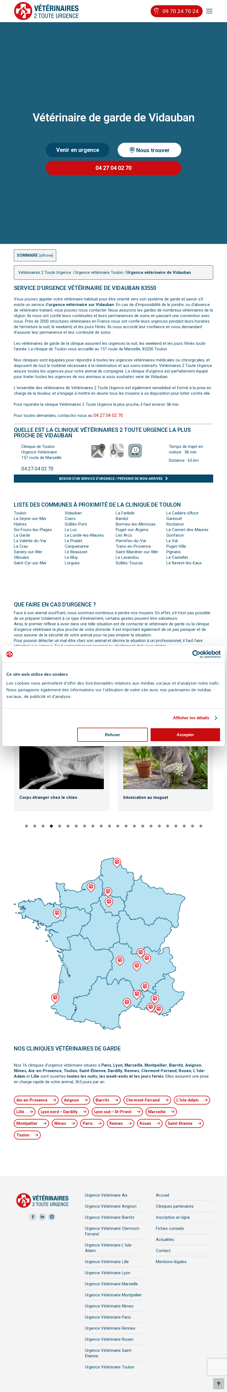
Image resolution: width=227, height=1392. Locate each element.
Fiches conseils (170, 1228)
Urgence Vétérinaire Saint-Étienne (109, 1353)
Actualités (165, 1239)
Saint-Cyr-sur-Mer (30, 562)
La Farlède (125, 513)
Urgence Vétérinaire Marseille (111, 1283)
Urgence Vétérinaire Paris (108, 1317)
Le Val (172, 540)
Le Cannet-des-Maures (187, 529)
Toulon (20, 513)
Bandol (122, 518)
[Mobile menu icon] (209, 11)
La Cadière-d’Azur (182, 513)
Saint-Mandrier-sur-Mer (137, 551)
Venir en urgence (77, 150)
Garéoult (174, 518)
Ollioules (21, 557)
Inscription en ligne (173, 1217)
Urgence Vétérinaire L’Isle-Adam (109, 1248)
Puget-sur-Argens (132, 529)
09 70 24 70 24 (180, 11)
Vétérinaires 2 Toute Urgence (44, 272)
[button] (9, 773)
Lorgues (72, 562)
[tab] (26, 826)
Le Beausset (76, 551)
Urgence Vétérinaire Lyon (107, 1272)
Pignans (173, 551)
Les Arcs (124, 535)
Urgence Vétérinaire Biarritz (110, 1217)
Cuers (70, 518)
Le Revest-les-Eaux (184, 562)
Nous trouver (152, 150)
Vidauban (73, 513)
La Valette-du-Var (30, 540)
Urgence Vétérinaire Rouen (109, 1339)
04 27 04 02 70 (113, 168)
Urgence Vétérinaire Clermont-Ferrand (112, 1231)
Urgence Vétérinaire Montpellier (113, 1294)
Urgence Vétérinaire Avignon (110, 1206)
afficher (46, 255)
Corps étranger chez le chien (48, 797)
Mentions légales (171, 1261)
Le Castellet (177, 557)
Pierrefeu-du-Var (131, 540)
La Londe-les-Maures (84, 535)
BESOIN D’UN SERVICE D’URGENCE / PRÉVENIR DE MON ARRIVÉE (110, 479)
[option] (62, 772)
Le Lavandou (127, 557)
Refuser (112, 734)
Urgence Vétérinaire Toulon (109, 1367)
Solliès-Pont (76, 524)
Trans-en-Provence (133, 546)
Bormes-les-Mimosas (136, 524)
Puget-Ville (176, 546)
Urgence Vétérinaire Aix (106, 1195)
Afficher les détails (191, 717)
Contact (163, 1250)
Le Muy (71, 557)
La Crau (21, 546)
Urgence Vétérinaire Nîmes (109, 1306)
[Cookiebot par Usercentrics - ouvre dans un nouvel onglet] (196, 654)
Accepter (185, 734)
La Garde (22, 535)
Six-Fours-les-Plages (33, 529)
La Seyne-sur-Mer (30, 518)
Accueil (162, 1195)
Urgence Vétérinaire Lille (107, 1261)
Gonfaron (175, 535)
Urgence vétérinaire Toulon (99, 272)
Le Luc (71, 529)
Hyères (20, 524)
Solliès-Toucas (129, 562)
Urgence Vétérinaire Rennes (110, 1328)
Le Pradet (73, 540)
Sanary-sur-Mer (28, 551)
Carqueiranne (77, 546)
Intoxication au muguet (145, 797)
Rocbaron (175, 524)
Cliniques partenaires (175, 1206)
